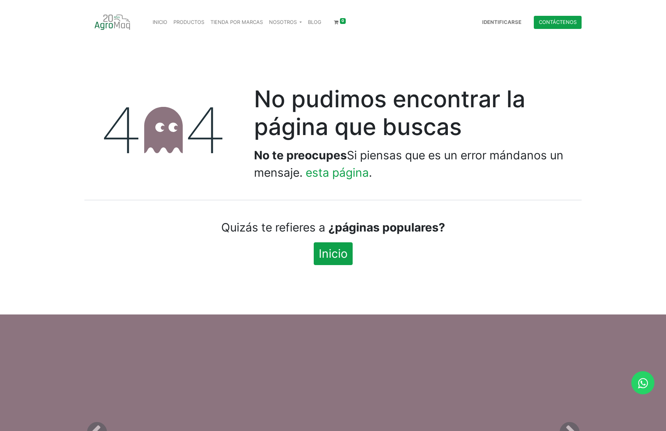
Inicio (333, 253)
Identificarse (501, 22)
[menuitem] (160, 22)
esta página (337, 172)
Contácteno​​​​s (558, 22)
